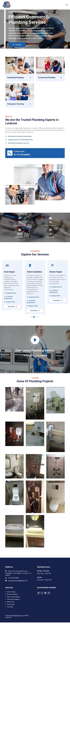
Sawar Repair (11, 604)
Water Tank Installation (13, 597)
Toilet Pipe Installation (13, 599)
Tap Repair (10, 607)
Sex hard (7, 619)
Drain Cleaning (11, 592)
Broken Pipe (10, 602)
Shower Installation (12, 594)
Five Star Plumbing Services (15, 615)
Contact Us (16, 45)
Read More (11, 310)
